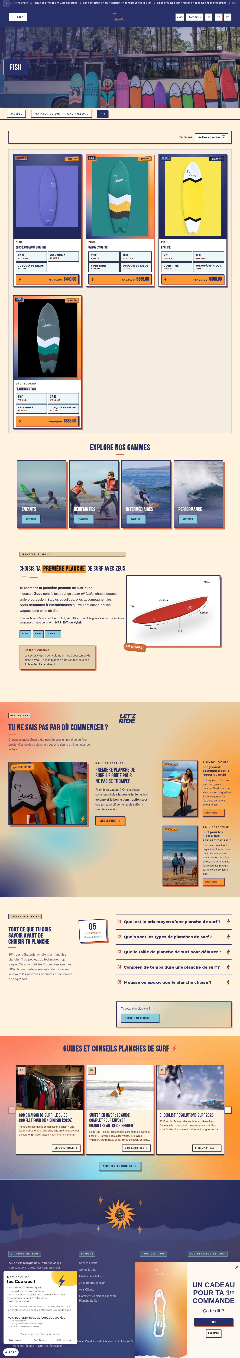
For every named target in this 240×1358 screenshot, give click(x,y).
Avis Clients (86, 1289)
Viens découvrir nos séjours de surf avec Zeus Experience (133, 3)
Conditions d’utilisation (99, 1341)
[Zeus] (120, 1214)
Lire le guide (108, 821)
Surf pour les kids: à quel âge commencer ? (217, 835)
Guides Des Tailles (91, 1276)
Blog (180, 17)
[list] (120, 1110)
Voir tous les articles (117, 1166)
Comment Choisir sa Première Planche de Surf (98, 1298)
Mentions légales (23, 1345)
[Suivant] (228, 1110)
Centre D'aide (87, 1269)
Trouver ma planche (137, 1018)
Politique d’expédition (131, 1341)
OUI (214, 1322)
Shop (20, 17)
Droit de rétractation (50, 1345)
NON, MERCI (213, 1333)
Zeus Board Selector (92, 1282)
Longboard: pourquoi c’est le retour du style (216, 771)
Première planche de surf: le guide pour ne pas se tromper (115, 775)
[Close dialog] (237, 1267)
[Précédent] (11, 1110)
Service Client (88, 1263)
